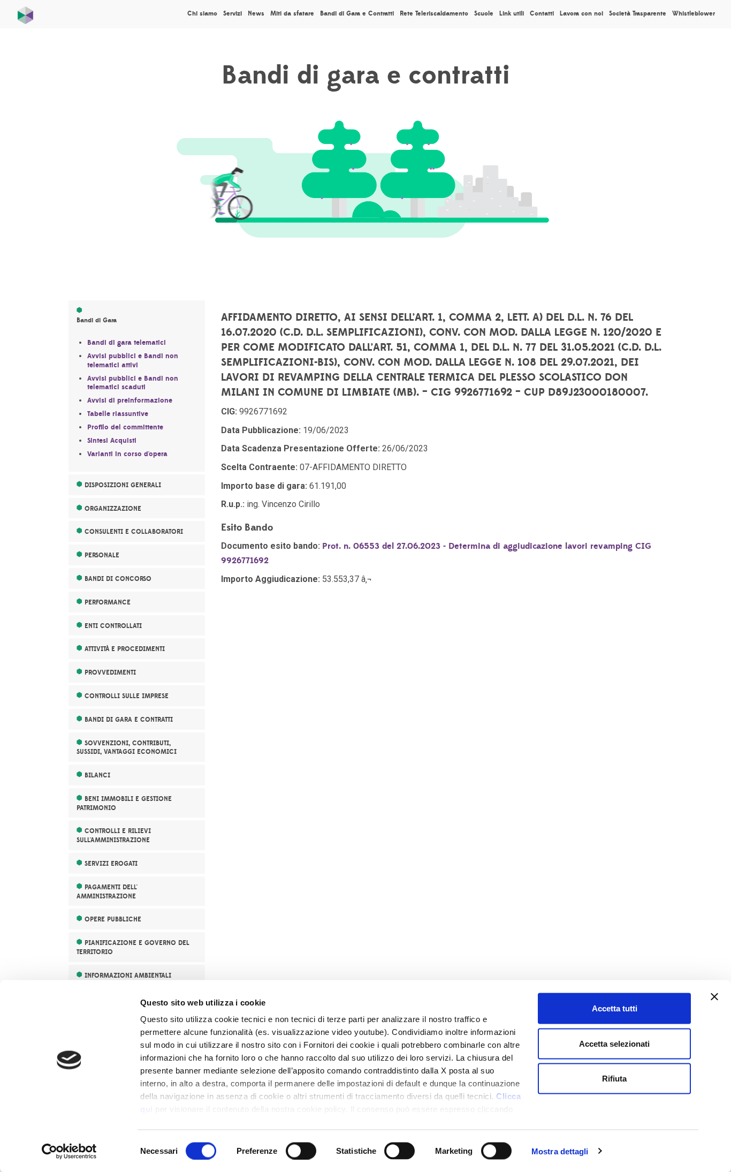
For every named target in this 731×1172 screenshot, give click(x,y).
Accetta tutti (614, 1008)
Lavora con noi (581, 13)
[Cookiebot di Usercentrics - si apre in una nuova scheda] (69, 1151)
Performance (108, 602)
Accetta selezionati (614, 1043)
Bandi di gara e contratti (129, 719)
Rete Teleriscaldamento (434, 13)
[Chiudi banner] (714, 997)
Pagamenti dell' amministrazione (107, 892)
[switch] (301, 1150)
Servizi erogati (111, 863)
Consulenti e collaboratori (134, 531)
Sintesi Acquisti (111, 440)
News (256, 13)
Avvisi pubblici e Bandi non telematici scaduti (132, 383)
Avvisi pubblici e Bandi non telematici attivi (132, 360)
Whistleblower (693, 13)
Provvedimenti (110, 672)
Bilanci (97, 775)
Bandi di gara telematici (126, 342)
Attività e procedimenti (125, 649)
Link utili (511, 13)
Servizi (232, 13)
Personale (102, 555)
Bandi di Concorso (118, 578)
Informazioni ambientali (128, 975)
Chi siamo (202, 13)
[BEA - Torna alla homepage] (25, 12)
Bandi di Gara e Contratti (357, 13)
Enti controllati (113, 626)
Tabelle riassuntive (117, 414)
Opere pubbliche (113, 919)
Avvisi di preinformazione (129, 400)
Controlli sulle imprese (127, 696)
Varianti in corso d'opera (127, 454)
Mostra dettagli (560, 1150)
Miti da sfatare (292, 13)
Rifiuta (614, 1078)
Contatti (542, 13)
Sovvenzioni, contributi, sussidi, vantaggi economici (127, 748)
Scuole (483, 13)
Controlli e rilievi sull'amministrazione (114, 835)
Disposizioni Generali (123, 485)
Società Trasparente (637, 13)
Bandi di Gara (97, 320)
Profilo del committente (125, 427)
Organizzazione (113, 508)
